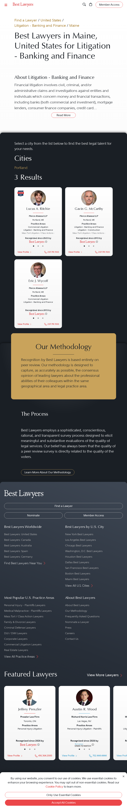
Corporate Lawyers (15, 638)
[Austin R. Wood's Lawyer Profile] (84, 701)
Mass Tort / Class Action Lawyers (23, 616)
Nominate (33, 515)
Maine (74, 25)
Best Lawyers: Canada (17, 539)
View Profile (23, 252)
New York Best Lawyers (79, 534)
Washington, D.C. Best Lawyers (84, 551)
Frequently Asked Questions (82, 616)
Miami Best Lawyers (77, 579)
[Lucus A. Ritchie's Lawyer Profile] (38, 202)
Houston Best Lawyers (78, 556)
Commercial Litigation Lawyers (23, 644)
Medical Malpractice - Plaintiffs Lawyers (28, 610)
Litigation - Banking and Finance (40, 25)
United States (51, 20)
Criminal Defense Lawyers (20, 627)
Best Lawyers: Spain (16, 551)
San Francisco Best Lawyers (82, 567)
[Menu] (6, 5)
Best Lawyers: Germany (18, 556)
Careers (70, 633)
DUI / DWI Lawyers (15, 633)
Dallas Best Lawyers (77, 562)
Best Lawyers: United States (20, 534)
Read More (64, 115)
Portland (20, 168)
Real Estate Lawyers (16, 650)
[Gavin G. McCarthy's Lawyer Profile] (89, 202)
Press (68, 627)
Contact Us (71, 638)
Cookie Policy (54, 786)
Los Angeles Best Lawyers (80, 539)
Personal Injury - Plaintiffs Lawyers (24, 605)
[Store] (90, 4)
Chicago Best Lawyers (78, 545)
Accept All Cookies (64, 802)
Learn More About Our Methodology (47, 472)
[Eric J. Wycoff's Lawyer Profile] (38, 274)
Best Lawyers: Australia (18, 545)
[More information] (46, 241)
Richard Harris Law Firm (84, 716)
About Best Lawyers (77, 605)
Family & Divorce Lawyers (20, 622)
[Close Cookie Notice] (123, 776)
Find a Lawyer (25, 20)
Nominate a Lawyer (77, 622)
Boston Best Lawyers (77, 573)
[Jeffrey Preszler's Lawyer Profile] (29, 701)
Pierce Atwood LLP (38, 216)
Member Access (94, 515)
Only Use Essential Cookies (63, 795)
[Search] (84, 4)
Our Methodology (76, 610)
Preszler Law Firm (29, 716)
